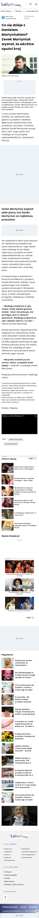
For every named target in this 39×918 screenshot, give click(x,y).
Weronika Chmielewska (11, 17)
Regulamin (33, 907)
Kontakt (23, 907)
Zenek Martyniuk (11, 444)
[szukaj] (30, 4)
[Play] (4, 432)
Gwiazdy (18, 11)
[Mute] (15, 432)
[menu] (36, 4)
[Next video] (10, 432)
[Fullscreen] (34, 432)
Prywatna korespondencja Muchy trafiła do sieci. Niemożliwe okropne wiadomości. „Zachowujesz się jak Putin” (19, 385)
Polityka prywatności (10, 907)
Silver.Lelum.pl (6, 11)
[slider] (20, 429)
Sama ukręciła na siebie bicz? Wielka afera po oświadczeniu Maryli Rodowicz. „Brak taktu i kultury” (18, 399)
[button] (37, 911)
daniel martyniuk (15, 439)
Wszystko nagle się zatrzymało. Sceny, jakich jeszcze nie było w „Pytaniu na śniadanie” (18, 392)
